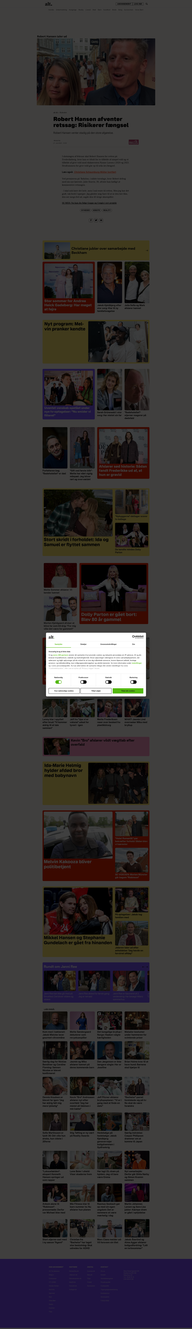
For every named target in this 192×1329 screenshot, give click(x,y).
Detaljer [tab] (83, 644)
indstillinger (137, 663)
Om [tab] (133, 644)
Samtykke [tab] (58, 644)
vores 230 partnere (60, 655)
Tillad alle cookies (128, 691)
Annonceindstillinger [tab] (108, 644)
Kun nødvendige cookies (64, 691)
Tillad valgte (96, 691)
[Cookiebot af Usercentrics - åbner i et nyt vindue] (134, 637)
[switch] (83, 682)
